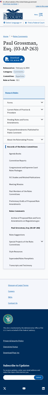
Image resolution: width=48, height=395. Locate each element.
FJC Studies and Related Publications (24, 177)
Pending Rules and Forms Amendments (18, 121)
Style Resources (16, 251)
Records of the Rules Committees (22, 146)
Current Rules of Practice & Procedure (18, 111)
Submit (38, 377)
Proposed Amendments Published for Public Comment (23, 131)
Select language (13, 22)
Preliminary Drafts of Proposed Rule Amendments (24, 202)
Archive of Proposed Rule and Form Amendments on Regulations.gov (26, 219)
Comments (19, 71)
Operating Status (10, 346)
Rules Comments (17, 211)
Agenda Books (15, 153)
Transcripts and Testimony (20, 265)
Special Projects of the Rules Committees (21, 243)
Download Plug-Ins (11, 352)
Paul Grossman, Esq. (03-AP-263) (25, 228)
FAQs (10, 297)
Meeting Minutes (16, 184)
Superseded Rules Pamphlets (21, 258)
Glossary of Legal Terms (18, 285)
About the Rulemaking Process (20, 139)
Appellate (20, 76)
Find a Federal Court (36, 22)
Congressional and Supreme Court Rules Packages (23, 169)
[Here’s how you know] (24, 4)
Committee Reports (17, 160)
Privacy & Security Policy (13, 341)
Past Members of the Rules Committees (20, 192)
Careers (11, 291)
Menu (36, 15)
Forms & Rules (11, 93)
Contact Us (12, 303)
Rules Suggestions (17, 234)
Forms (10, 102)
